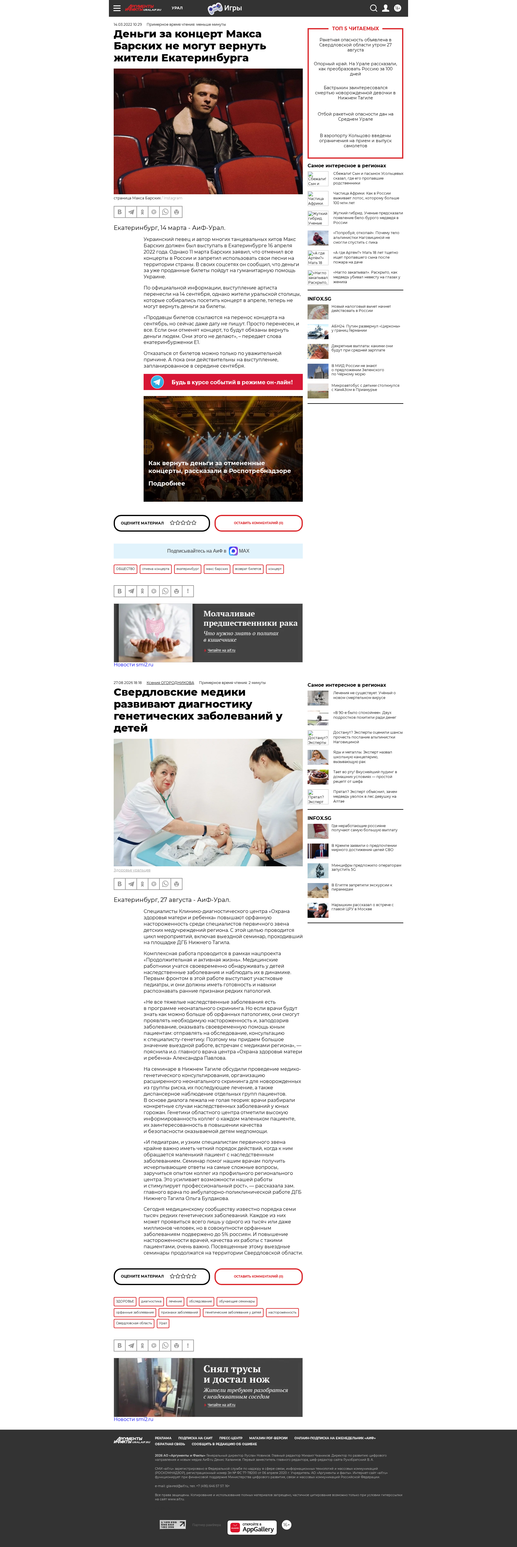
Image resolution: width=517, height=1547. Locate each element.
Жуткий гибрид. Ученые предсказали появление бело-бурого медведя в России (368, 218)
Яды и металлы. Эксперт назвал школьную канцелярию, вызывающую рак (362, 757)
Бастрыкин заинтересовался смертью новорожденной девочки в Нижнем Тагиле (355, 93)
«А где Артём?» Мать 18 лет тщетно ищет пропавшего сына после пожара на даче (365, 257)
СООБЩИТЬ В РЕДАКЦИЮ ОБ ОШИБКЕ (224, 1444)
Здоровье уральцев (132, 870)
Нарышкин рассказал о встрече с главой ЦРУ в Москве (363, 907)
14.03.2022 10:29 (128, 24)
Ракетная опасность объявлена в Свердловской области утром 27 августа (355, 45)
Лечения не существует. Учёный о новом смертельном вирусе (364, 695)
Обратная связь (170, 1444)
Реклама (163, 1438)
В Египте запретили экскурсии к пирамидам (362, 887)
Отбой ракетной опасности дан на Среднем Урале (355, 117)
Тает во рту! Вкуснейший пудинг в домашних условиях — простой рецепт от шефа (365, 777)
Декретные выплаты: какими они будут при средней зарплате (362, 348)
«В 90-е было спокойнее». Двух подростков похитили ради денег (364, 715)
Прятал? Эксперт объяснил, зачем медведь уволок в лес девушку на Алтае (365, 796)
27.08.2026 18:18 (128, 682)
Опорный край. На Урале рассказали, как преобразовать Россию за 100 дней (355, 69)
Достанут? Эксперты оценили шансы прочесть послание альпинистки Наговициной (368, 737)
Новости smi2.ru (133, 665)
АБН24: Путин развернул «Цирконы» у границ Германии (366, 328)
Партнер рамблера (206, 1525)
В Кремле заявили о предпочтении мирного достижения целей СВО (364, 848)
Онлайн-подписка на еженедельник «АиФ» (335, 1438)
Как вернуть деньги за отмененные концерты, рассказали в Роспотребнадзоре (219, 466)
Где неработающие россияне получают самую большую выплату (365, 828)
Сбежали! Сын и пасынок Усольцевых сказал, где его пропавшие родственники (368, 178)
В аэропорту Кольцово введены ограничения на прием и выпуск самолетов (355, 140)
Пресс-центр (230, 1438)
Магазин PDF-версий (268, 1438)
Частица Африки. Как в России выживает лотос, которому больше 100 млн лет (366, 198)
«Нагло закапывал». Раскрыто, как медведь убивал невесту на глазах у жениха (366, 277)
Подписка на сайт (195, 1438)
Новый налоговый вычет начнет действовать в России (361, 308)
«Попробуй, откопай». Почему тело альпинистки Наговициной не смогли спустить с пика (366, 237)
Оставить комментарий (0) (258, 523)
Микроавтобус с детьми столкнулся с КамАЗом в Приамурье (365, 387)
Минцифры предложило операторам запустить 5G (366, 867)
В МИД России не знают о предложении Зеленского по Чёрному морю (358, 370)
